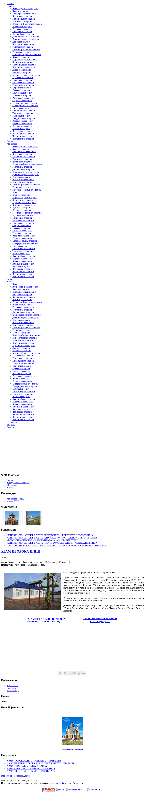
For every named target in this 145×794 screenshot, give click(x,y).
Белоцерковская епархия (24, 13)
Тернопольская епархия (23, 110)
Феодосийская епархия (23, 118)
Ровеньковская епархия (23, 98)
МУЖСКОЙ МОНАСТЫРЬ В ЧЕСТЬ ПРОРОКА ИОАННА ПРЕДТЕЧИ (42, 540)
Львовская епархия (21, 72)
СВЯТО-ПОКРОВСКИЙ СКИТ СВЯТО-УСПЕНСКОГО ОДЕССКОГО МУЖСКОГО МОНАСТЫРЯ (56, 545)
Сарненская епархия (22, 100)
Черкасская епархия (22, 131)
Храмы (26, 776)
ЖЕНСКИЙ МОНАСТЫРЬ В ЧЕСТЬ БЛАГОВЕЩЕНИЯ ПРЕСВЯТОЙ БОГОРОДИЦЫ (50, 535)
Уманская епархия (21, 116)
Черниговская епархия (23, 133)
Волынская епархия (22, 26)
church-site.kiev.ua (63, 783)
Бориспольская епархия (23, 19)
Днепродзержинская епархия (26, 36)
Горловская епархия (22, 31)
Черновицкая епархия (23, 136)
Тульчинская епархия (22, 113)
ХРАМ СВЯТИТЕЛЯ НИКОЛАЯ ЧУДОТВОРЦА (31, 771)
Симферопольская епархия (25, 105)
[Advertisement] (72, 450)
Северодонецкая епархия (24, 103)
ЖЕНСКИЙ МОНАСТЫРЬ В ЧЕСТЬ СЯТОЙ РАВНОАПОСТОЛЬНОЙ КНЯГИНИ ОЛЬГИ (52, 538)
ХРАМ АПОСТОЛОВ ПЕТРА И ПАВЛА (27, 766)
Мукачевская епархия (22, 77)
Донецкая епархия (21, 42)
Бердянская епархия (22, 16)
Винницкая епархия (22, 21)
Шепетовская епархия (23, 139)
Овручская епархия (21, 87)
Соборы (18, 776)
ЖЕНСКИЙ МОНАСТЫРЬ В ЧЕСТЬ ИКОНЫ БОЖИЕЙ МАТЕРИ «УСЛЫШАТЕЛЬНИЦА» (52, 543)
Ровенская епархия (21, 95)
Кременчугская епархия (24, 65)
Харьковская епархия (22, 121)
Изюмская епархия (21, 52)
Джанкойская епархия (23, 34)
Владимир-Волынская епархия (27, 24)
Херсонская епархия (22, 123)
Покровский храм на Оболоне (72, 749)
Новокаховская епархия (23, 85)
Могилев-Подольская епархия (26, 75)
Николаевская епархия (23, 82)
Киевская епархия (21, 57)
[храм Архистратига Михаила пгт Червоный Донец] (12, 524)
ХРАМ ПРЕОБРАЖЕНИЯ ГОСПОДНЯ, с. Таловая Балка (34, 761)
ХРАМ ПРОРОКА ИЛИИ (20, 551)
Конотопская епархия (22, 62)
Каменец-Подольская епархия (26, 54)
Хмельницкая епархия (23, 126)
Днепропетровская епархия (25, 39)
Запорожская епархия (22, 47)
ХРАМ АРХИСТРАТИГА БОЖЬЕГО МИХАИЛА (31, 768)
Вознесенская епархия (23, 29)
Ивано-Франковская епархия (26, 49)
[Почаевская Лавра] (33, 524)
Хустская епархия (21, 128)
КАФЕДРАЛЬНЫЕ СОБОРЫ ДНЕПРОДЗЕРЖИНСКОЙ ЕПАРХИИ (40, 763)
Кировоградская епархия (24, 59)
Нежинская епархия (22, 80)
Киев (14, 192)
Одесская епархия (21, 90)
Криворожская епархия (23, 67)
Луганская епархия (21, 70)
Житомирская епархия (23, 44)
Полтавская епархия (22, 93)
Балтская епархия (20, 11)
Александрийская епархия (25, 8)
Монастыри (6, 776)
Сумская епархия (20, 108)
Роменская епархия (21, 378)
